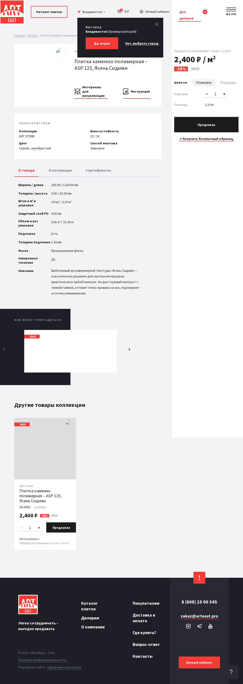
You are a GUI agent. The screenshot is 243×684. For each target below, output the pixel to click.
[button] (62, 71)
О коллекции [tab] (60, 170)
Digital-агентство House (64, 667)
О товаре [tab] (26, 170)
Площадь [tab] (228, 82)
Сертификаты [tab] (98, 170)
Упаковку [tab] (204, 82)
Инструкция (140, 91)
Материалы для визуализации (93, 91)
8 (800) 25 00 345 (199, 602)
